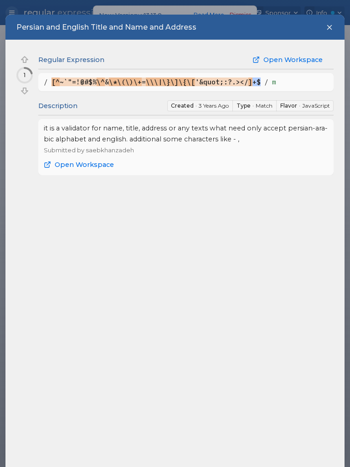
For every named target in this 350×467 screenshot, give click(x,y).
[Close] (329, 27)
